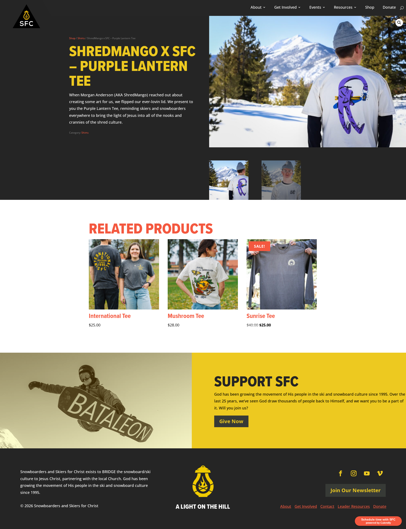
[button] (399, 22)
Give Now (231, 421)
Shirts (81, 38)
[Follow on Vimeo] (380, 473)
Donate (389, 8)
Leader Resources (354, 507)
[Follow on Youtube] (367, 473)
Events (315, 8)
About (256, 8)
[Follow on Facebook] (340, 473)
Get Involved (285, 8)
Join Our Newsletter (356, 490)
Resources (343, 8)
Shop (369, 8)
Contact (327, 507)
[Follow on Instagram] (353, 473)
